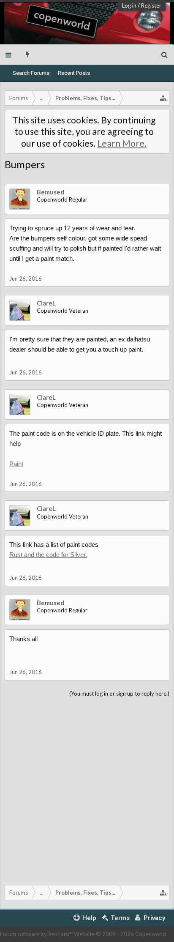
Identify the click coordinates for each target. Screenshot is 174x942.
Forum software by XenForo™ (37, 934)
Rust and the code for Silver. (48, 554)
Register (151, 5)
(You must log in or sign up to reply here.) (119, 693)
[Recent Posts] (27, 54)
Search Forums (31, 73)
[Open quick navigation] (163, 98)
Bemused (50, 192)
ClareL (46, 303)
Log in (129, 5)
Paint (16, 463)
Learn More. (122, 143)
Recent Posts (74, 73)
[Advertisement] (87, 789)
